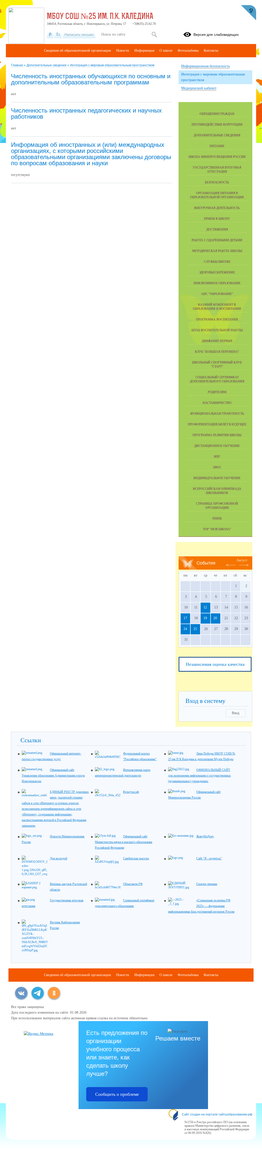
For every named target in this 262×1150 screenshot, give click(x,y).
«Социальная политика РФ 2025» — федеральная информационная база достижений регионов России (201, 906)
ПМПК (217, 518)
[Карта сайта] (58, 34)
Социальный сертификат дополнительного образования (217, 379)
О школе (165, 50)
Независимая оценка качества (215, 664)
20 (215, 618)
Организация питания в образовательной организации (217, 195)
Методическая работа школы (217, 251)
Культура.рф (131, 792)
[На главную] (50, 34)
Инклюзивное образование (217, 283)
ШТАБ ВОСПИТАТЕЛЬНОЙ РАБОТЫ (217, 330)
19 (205, 618)
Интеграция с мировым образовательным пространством (112, 65)
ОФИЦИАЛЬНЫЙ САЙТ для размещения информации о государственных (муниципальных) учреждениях (199, 775)
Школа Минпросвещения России (217, 157)
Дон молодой (58, 858)
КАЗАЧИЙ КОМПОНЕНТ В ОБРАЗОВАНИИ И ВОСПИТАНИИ (217, 307)
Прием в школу (217, 218)
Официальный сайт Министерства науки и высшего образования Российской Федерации (123, 842)
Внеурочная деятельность (217, 208)
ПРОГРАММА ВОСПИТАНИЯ (217, 319)
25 (195, 629)
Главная (17, 65)
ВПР (217, 456)
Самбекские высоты (136, 858)
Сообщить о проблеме (117, 1094)
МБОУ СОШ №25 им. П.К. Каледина (100, 17)
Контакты (211, 50)
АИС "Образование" (217, 294)
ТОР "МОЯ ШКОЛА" (217, 529)
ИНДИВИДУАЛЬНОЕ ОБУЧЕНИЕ (217, 478)
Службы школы (217, 261)
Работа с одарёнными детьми (217, 240)
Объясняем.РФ (133, 884)
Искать (154, 34)
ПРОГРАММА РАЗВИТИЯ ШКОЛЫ (217, 435)
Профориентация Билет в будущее (217, 424)
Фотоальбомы (188, 50)
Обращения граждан (217, 114)
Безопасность (217, 182)
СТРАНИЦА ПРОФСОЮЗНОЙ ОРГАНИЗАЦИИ (217, 506)
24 (185, 629)
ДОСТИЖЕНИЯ (217, 229)
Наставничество (217, 403)
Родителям (217, 392)
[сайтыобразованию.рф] (248, 12)
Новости (122, 50)
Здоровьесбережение (217, 272)
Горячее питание (206, 884)
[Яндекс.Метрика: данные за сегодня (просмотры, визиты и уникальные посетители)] (38, 1034)
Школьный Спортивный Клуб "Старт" (217, 364)
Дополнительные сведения (47, 65)
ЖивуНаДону (205, 836)
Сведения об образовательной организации (77, 50)
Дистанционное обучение (217, 446)
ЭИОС (217, 467)
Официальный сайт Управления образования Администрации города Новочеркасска (53, 775)
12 (205, 607)
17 (185, 618)
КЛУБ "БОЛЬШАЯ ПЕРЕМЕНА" (217, 351)
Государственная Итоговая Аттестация (217, 169)
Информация (144, 50)
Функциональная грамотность (217, 413)
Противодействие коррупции (217, 124)
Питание (217, 146)
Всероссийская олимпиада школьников (217, 491)
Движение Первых (217, 341)
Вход (235, 713)
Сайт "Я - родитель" (209, 858)
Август (241, 560)
